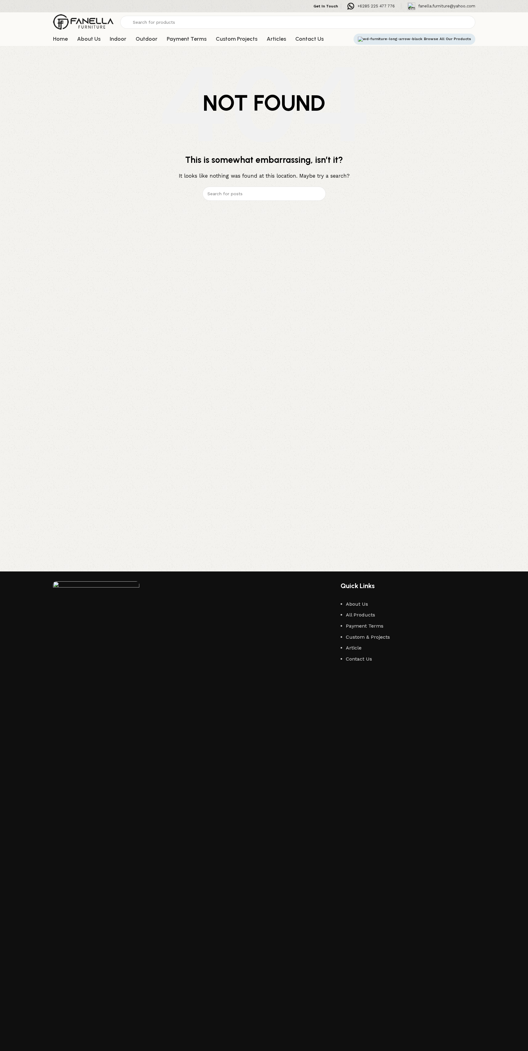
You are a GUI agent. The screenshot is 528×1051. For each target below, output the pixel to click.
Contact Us (359, 659)
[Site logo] (83, 22)
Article (354, 648)
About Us (357, 604)
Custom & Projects (368, 637)
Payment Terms (364, 626)
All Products (360, 615)
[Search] (319, 194)
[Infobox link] (371, 6)
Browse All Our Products (447, 39)
